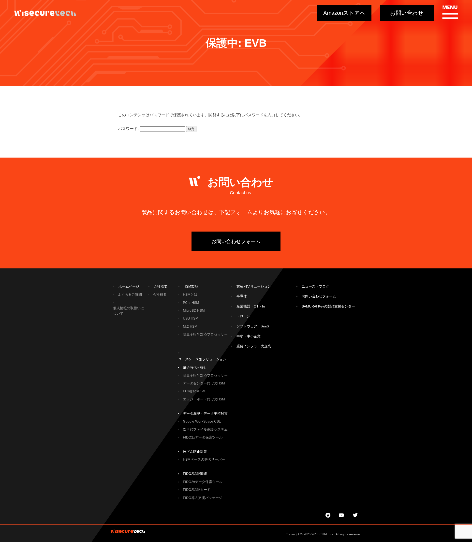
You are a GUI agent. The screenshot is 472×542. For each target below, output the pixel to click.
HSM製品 (191, 286)
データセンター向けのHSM (204, 383)
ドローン (243, 316)
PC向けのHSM (194, 391)
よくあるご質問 (130, 294)
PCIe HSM (191, 303)
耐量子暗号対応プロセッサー (205, 334)
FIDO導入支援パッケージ (202, 498)
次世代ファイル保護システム (205, 429)
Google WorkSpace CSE (202, 421)
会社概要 (160, 286)
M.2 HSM (190, 326)
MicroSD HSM (194, 310)
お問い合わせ (407, 13)
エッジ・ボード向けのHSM (204, 399)
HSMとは (190, 294)
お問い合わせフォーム (236, 241)
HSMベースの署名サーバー (204, 459)
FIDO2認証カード (196, 490)
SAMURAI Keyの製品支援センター (328, 306)
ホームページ (128, 286)
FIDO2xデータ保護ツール (202, 437)
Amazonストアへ (344, 13)
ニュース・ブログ (315, 286)
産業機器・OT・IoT (251, 306)
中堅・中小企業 (248, 336)
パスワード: (129, 129)
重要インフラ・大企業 (253, 346)
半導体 (241, 296)
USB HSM (190, 318)
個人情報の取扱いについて (128, 310)
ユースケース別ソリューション (202, 359)
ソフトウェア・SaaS (252, 326)
